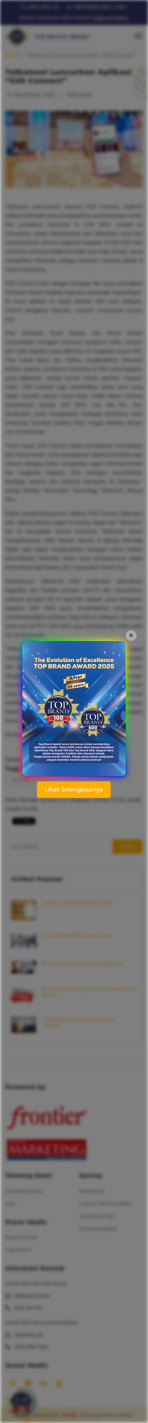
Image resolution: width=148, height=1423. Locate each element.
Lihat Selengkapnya (74, 789)
